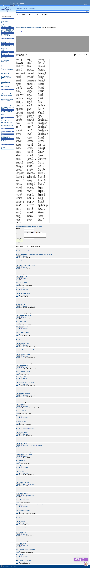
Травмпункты (3, 87)
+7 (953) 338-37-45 (25, 395)
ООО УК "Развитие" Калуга (22, 538)
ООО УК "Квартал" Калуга (21, 521)
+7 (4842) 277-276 (25, 328)
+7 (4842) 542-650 (25, 462)
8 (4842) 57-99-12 (25, 495)
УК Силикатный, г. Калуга (21, 387)
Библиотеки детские (4, 112)
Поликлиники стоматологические (7, 74)
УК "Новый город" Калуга (21, 532)
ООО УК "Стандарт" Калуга (22, 376)
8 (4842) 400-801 (25, 478)
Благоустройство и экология (6, 131)
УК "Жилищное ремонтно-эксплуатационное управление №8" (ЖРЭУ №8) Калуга (34, 254)
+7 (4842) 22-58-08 (25, 334)
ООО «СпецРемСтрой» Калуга (22, 482)
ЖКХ (2, 18)
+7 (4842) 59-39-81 (39, 445)
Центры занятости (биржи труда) (7, 125)
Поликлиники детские (5, 73)
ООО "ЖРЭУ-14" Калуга (21, 432)
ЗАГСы (2, 145)
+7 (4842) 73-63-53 (25, 339)
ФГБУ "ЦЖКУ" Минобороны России (23, 560)
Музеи (2, 114)
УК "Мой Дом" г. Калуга (21, 304)
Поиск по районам (21, 14)
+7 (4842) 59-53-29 (25, 467)
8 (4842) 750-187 (25, 317)
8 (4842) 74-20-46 (25, 289)
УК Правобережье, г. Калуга (22, 465)
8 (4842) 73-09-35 (25, 267)
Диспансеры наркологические (6, 65)
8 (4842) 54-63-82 (25, 434)
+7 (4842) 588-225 (25, 417)
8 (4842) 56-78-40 (31, 484)
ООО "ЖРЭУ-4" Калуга (21, 287)
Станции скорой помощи (5, 86)
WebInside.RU (9, 566)
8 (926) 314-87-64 (25, 562)
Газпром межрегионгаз (5, 21)
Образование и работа (5, 117)
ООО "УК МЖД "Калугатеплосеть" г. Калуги (25, 349)
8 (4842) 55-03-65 (24, 31)
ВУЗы (2, 118)
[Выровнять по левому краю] (30, 232)
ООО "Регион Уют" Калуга (21, 321)
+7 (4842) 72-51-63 (32, 284)
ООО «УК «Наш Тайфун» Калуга (23, 354)
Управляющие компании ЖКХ (6, 26)
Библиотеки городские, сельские (6, 111)
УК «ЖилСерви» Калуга (21, 421)
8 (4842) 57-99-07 (31, 495)
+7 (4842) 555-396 (25, 456)
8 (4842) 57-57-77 (31, 428)
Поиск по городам (33, 14)
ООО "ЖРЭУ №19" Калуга (22, 438)
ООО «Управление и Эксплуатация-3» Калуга (26, 382)
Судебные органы (4, 43)
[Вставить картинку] (36, 232)
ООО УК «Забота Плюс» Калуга (23, 510)
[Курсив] (26, 232)
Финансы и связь (4, 32)
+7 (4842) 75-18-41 (25, 545)
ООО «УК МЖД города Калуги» (23, 526)
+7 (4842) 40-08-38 (25, 306)
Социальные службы (5, 89)
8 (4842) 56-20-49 (31, 250)
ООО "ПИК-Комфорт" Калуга (22, 310)
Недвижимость (4, 134)
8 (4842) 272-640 (25, 534)
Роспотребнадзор (4, 148)
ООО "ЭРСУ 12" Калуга (21, 554)
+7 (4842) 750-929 (25, 523)
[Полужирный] (25, 232)
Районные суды (4, 48)
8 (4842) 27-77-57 (25, 384)
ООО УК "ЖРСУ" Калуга (21, 337)
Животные (3, 128)
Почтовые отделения (5, 37)
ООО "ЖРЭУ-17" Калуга (21, 282)
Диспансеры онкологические (6, 66)
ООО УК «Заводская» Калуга (22, 515)
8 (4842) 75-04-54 (25, 300)
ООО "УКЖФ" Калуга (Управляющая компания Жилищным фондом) (31, 504)
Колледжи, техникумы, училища (6, 122)
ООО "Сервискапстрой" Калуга (23, 326)
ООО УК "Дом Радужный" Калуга (23, 393)
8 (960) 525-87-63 (25, 278)
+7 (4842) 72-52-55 (25, 284)
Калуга (22, 249)
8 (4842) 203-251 (25, 378)
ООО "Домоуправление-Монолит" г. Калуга (25, 265)
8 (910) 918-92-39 (25, 517)
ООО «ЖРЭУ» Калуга (21, 399)
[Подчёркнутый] (28, 232)
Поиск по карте (44, 14)
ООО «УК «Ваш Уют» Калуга (22, 332)
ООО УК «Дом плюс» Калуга (22, 499)
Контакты (12, 566)
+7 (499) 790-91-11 (25, 406)
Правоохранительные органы (7, 38)
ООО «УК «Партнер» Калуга (22, 360)
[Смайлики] (37, 232)
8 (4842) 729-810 (25, 367)
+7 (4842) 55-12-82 (32, 445)
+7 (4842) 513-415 (25, 556)
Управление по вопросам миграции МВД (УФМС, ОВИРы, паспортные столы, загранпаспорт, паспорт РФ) (7, 30)
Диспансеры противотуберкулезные (7, 68)
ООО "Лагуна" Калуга (20, 298)
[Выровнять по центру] (31, 232)
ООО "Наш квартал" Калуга (22, 460)
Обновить (19, 242)
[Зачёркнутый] (27, 232)
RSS (15, 566)
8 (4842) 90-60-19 (25, 473)
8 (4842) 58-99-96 (25, 512)
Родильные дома (4, 81)
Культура (3, 109)
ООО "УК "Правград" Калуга (22, 365)
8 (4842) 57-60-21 (25, 428)
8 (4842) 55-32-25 (25, 295)
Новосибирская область (19, 5)
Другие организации (5, 144)
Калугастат (3, 147)
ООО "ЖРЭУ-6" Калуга (21, 248)
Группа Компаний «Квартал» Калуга (24, 454)
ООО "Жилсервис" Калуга (21, 276)
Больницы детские (4, 57)
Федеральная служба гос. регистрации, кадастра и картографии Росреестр (5, 136)
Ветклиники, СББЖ (4, 129)
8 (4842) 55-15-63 (25, 484)
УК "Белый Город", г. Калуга (22, 493)
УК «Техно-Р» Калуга (20, 488)
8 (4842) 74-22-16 (25, 250)
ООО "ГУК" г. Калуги (20, 271)
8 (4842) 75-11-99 (25, 356)
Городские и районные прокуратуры (7, 45)
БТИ (2, 19)
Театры (2, 115)
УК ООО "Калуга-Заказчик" (22, 449)
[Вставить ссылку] (35, 232)
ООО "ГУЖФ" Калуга (20, 404)
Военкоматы (3, 140)
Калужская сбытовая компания (6, 22)
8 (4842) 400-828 (38, 478)
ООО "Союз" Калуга (20, 476)
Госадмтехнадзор (4, 132)
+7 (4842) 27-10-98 (32, 395)
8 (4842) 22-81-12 (25, 373)
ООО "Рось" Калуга (20, 471)
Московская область (6, 5)
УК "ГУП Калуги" (19, 259)
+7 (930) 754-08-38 (32, 306)
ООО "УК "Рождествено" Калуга (23, 371)
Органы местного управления (7, 52)
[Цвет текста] (33, 232)
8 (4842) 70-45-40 (25, 256)
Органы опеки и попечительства (6, 95)
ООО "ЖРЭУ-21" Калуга (21, 443)
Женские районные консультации (7, 69)
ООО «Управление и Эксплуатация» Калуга (25, 549)
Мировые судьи (4, 46)
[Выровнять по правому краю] (32, 232)
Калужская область (18, 249)
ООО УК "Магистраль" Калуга (22, 343)
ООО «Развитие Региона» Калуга (23, 315)
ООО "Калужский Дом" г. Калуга (23, 293)
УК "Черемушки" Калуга (21, 543)
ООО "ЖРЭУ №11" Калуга (21, 410)
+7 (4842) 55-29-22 (25, 445)
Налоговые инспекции (5, 34)
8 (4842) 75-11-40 (25, 423)
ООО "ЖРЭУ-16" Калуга (21, 415)
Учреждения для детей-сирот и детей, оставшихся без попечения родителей (7, 102)
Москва (2, 5)
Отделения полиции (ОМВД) (6, 42)
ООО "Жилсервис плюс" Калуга (23, 426)
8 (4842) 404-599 (31, 478)
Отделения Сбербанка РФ (5, 35)
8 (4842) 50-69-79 (25, 345)
